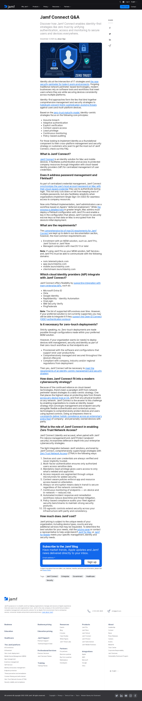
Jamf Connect (47, 159)
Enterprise (65, 576)
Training (41, 663)
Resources (64, 624)
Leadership (111, 627)
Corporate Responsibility (116, 650)
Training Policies (42, 666)
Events (62, 627)
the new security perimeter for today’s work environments (69, 82)
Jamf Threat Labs (65, 642)
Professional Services (47, 650)
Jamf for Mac (85, 532)
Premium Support (43, 641)
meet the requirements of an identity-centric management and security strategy (71, 371)
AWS (83, 657)
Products (86, 624)
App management (10, 659)
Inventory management (11, 662)
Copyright (52, 695)
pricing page (83, 529)
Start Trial (125, 7)
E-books (62, 633)
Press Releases (113, 636)
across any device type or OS (54, 398)
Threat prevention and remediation (15, 673)
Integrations (87, 651)
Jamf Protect (86, 639)
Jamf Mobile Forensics (89, 645)
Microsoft (85, 660)
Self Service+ (8, 665)
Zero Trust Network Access (53, 453)
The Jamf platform (12, 645)
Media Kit (111, 645)
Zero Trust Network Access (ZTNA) (15, 679)
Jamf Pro (85, 627)
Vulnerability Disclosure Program (118, 656)
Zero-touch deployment (12, 653)
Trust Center (112, 647)
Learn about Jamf (47, 612)
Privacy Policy (46, 570)
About (111, 624)
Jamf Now (85, 630)
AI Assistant (8, 650)
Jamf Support (43, 638)
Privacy (60, 695)
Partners (63, 648)
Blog (61, 630)
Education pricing (45, 631)
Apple (84, 654)
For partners (63, 651)
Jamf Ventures (112, 653)
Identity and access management (14, 668)
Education (8, 631)
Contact (110, 630)
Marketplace (64, 660)
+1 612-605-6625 (97, 611)
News (110, 633)
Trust (77, 695)
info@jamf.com (116, 611)
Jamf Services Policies (45, 656)
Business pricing (44, 624)
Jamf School (86, 633)
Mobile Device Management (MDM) (15, 656)
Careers (110, 639)
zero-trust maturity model (66, 112)
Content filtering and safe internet (15, 676)
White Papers (64, 639)
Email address (49, 557)
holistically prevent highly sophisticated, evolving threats (68, 105)
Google (84, 663)
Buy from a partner (65, 657)
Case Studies (64, 636)
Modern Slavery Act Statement (90, 695)
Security (50, 580)
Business (8, 624)
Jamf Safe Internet (88, 642)
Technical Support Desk (45, 644)
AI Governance (9, 647)
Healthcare (90, 576)
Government (77, 576)
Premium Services (43, 653)
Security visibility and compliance (14, 682)
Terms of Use (69, 695)
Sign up (91, 562)
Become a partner (65, 654)
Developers (63, 663)
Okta (83, 666)
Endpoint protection (10, 670)
